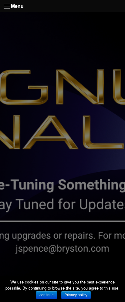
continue (46, 295)
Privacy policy (76, 295)
